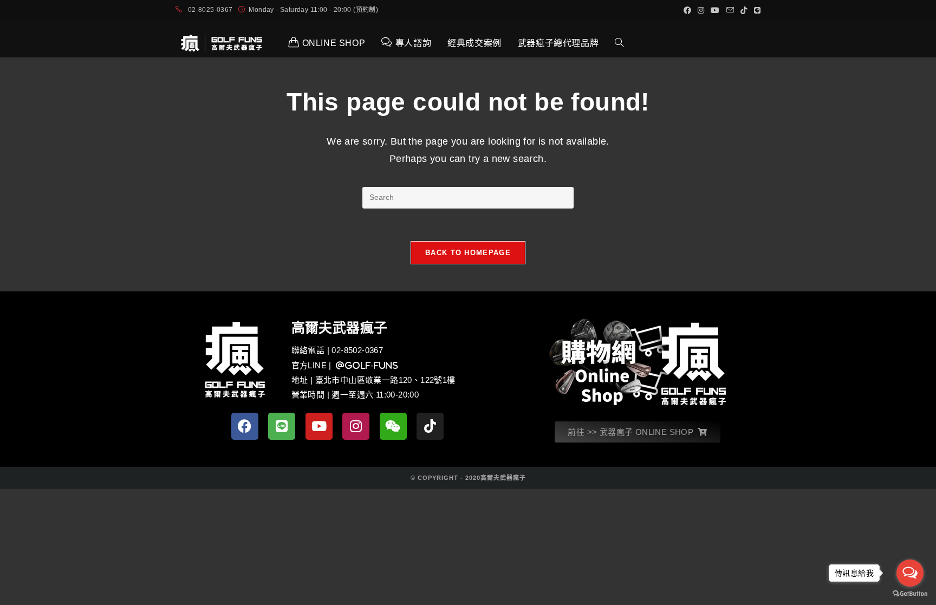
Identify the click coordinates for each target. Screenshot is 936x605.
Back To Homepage (468, 253)
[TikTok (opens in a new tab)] (743, 10)
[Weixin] (393, 426)
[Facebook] (244, 426)
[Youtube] (319, 426)
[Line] (281, 426)
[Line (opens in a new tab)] (755, 10)
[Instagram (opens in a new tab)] (700, 10)
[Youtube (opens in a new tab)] (715, 10)
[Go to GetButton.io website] (910, 593)
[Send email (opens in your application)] (730, 10)
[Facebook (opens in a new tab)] (687, 10)
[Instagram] (355, 426)
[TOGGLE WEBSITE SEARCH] (619, 43)
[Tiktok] (430, 426)
